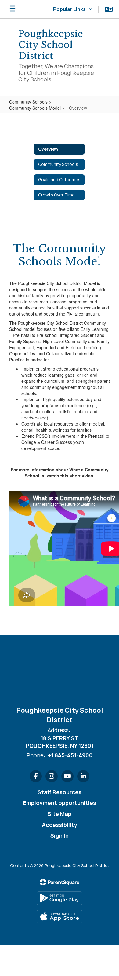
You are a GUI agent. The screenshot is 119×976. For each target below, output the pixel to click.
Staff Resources (59, 792)
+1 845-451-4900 (70, 755)
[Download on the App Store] (59, 916)
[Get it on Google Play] (59, 898)
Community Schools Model (35, 108)
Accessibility (59, 824)
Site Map (59, 813)
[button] (73, 9)
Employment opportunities (59, 802)
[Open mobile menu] (12, 9)
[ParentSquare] (59, 882)
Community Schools (28, 102)
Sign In (59, 835)
